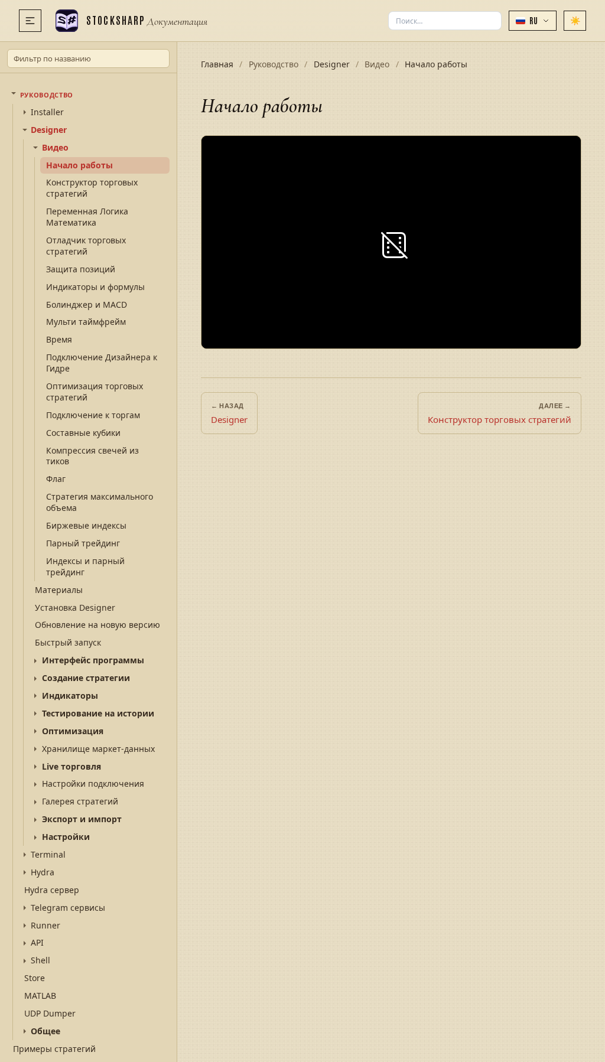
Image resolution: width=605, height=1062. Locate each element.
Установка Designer (75, 607)
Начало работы (79, 165)
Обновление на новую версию (97, 624)
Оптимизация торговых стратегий (94, 391)
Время (59, 339)
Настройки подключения (93, 783)
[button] (533, 21)
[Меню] (30, 20)
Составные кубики (83, 432)
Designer (49, 130)
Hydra (42, 872)
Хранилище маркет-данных (98, 749)
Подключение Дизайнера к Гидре (101, 362)
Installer (47, 112)
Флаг (56, 478)
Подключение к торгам (93, 415)
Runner (45, 925)
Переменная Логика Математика (87, 217)
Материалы (59, 589)
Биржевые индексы (86, 525)
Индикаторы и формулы (95, 286)
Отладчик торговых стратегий (86, 245)
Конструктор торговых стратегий (92, 188)
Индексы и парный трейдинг (85, 566)
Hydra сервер (51, 889)
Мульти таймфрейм (86, 321)
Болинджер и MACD (86, 304)
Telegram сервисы (68, 908)
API (37, 942)
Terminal (48, 854)
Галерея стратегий (80, 801)
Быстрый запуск (68, 642)
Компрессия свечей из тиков (92, 456)
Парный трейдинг (83, 543)
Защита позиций (80, 269)
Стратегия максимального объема (99, 502)
